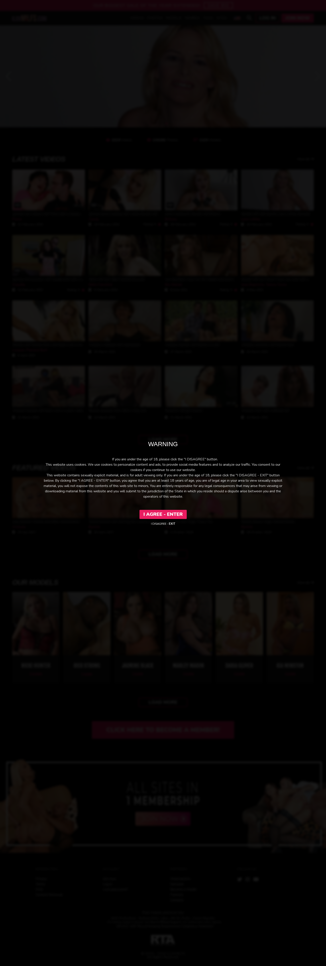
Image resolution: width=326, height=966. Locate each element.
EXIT (172, 524)
